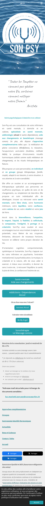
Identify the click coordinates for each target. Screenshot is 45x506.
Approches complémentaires (14, 409)
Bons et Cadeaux (9, 432)
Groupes (5, 415)
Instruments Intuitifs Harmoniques (16, 421)
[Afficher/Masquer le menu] (41, 3)
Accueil (5, 444)
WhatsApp (25, 377)
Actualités (6, 427)
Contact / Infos (8, 438)
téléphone (19, 358)
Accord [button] (36, 502)
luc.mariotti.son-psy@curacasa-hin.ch (22, 396)
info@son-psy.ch (28, 379)
